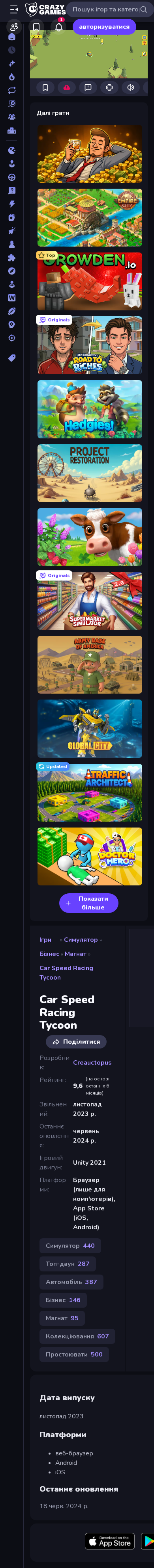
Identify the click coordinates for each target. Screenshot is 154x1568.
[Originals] (11, 103)
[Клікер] (11, 231)
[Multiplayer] (11, 117)
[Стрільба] (11, 338)
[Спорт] (11, 311)
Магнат (75, 954)
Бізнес (49, 954)
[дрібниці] (11, 190)
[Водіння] (11, 177)
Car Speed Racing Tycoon (66, 973)
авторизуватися (104, 26)
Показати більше (93, 903)
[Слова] (11, 297)
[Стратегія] (11, 324)
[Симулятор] (11, 284)
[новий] (11, 63)
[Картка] (11, 217)
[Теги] (11, 358)
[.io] (11, 150)
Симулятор (81, 939)
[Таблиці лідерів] (11, 130)
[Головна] (11, 36)
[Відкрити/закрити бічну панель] (14, 9)
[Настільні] (11, 244)
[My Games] (36, 27)
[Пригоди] (11, 271)
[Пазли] (11, 257)
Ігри (45, 939)
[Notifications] (58, 27)
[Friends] (14, 27)
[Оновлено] (11, 90)
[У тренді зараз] (11, 77)
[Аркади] (11, 164)
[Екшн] (11, 204)
